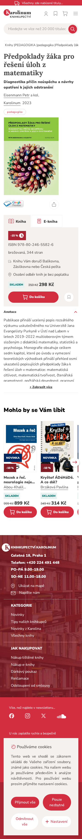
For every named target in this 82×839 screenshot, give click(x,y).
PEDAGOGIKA (25, 45)
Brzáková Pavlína (54, 487)
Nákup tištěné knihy (27, 657)
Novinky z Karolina (26, 628)
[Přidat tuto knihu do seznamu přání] (69, 297)
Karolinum (12, 103)
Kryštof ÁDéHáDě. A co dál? (57, 479)
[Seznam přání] (55, 13)
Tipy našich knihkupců (28, 621)
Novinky (17, 614)
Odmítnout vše (24, 821)
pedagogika (45, 45)
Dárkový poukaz (24, 671)
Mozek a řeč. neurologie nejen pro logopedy (19, 479)
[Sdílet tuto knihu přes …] (54, 204)
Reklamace (20, 678)
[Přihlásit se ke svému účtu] (46, 13)
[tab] (17, 221)
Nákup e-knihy (23, 664)
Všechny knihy (22, 635)
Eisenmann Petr (17, 95)
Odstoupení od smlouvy (30, 685)
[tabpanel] (41, 266)
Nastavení (59, 821)
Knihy (9, 45)
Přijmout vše (25, 802)
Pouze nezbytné (56, 802)
